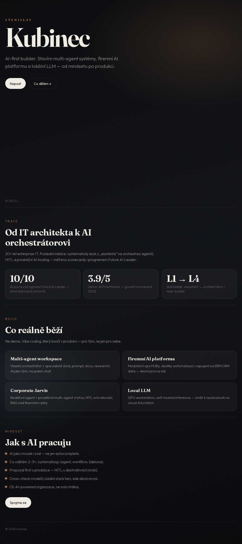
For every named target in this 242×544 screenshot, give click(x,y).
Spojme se (18, 502)
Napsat (15, 83)
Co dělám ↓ (43, 83)
